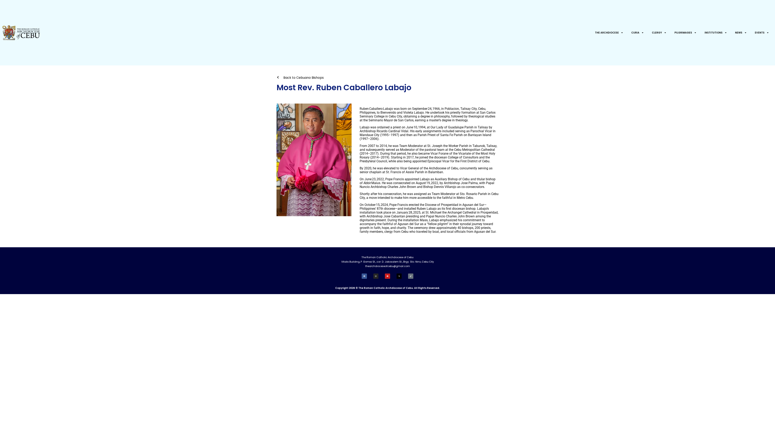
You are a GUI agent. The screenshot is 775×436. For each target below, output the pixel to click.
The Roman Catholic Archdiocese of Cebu (387, 257)
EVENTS (760, 32)
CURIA (635, 32)
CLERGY (657, 32)
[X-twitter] (399, 276)
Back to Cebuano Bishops (303, 77)
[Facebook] (364, 276)
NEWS (738, 32)
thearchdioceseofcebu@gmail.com (387, 266)
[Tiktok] (410, 276)
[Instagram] (376, 276)
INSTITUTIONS (714, 32)
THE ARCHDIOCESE (607, 32)
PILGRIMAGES (683, 32)
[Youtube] (387, 276)
